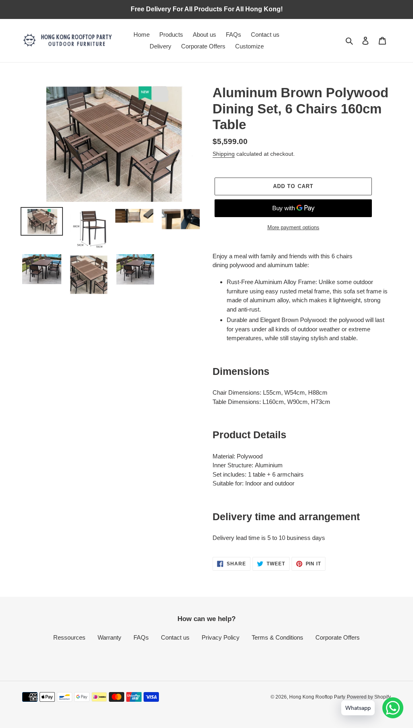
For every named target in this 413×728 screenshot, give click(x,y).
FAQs (141, 637)
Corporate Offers (337, 637)
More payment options (293, 227)
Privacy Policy (221, 637)
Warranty (109, 637)
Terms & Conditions (277, 637)
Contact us (175, 637)
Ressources (69, 637)
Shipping (224, 154)
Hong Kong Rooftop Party (317, 697)
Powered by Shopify (369, 697)
